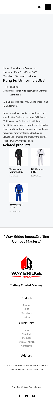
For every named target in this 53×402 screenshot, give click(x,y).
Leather (26, 317)
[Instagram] (33, 396)
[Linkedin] (26, 396)
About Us (26, 334)
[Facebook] (19, 396)
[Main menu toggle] (48, 7)
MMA (26, 309)
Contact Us (26, 346)
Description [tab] (15, 95)
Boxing (26, 305)
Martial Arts (16, 68)
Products (26, 338)
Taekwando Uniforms (25, 76)
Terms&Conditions (26, 342)
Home (6, 68)
